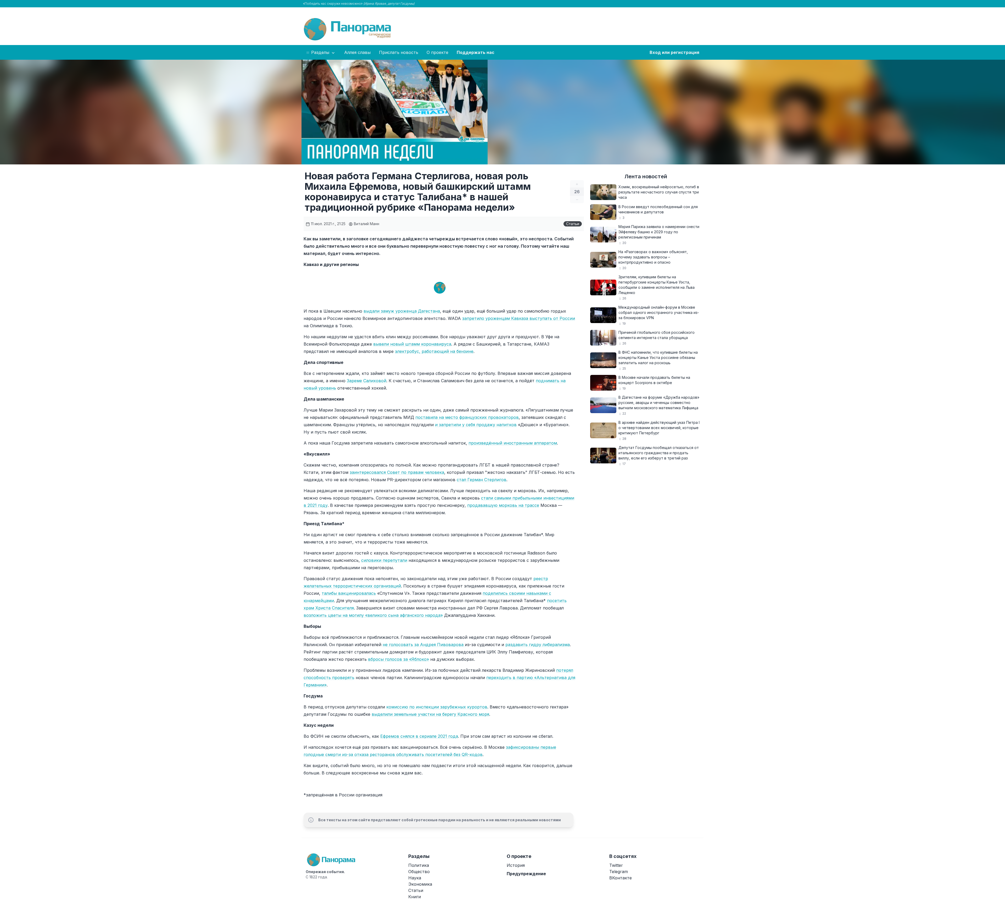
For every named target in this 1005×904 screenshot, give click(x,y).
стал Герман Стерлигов (481, 479)
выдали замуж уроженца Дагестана (402, 311)
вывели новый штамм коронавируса (412, 344)
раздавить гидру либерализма (537, 644)
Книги (414, 896)
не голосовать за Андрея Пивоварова (424, 644)
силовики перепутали (384, 560)
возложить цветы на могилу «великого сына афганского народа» (373, 615)
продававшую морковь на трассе (503, 505)
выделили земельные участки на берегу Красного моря (430, 714)
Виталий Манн (366, 223)
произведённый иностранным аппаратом (512, 443)
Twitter (616, 865)
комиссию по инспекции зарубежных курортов (436, 706)
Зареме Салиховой (366, 380)
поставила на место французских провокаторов (467, 417)
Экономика (420, 884)
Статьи (572, 223)
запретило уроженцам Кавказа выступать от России (518, 318)
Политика (418, 865)
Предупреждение (526, 873)
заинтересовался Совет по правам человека (397, 472)
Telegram (618, 871)
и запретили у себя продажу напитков (476, 424)
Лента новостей (645, 176)
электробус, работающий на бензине (434, 351)
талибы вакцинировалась (349, 593)
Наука (414, 877)
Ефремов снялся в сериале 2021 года (419, 736)
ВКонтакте (620, 877)
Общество (419, 871)
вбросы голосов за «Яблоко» (398, 659)
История (516, 865)
